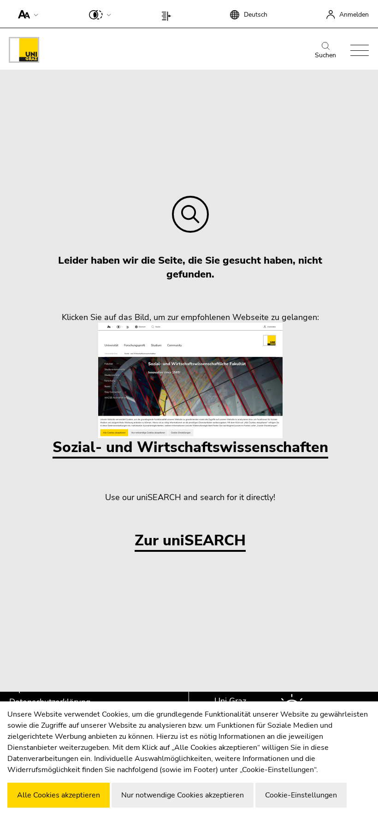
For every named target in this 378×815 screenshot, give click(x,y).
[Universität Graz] (24, 51)
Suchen (325, 55)
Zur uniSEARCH (190, 540)
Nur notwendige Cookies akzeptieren (182, 795)
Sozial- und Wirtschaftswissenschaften (190, 447)
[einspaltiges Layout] (168, 14)
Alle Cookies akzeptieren (58, 795)
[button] (26, 14)
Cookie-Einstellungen (301, 795)
